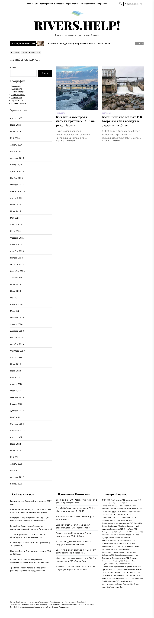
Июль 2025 (15, 204)
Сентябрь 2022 (17, 430)
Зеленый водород (25, 607)
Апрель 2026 (16, 145)
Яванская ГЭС (128, 584)
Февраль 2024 (17, 317)
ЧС (140, 575)
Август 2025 (16, 198)
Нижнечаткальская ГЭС (111, 541)
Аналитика (106, 503)
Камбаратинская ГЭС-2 (129, 517)
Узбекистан (16, 97)
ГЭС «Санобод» (122, 512)
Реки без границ (133, 546)
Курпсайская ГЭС (130, 529)
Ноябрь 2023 (16, 337)
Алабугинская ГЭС (118, 500)
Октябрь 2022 (17, 424)
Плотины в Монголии (74, 494)
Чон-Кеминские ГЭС (123, 578)
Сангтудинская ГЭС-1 (110, 549)
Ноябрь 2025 (16, 178)
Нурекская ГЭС (126, 541)
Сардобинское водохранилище (114, 552)
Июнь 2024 (15, 291)
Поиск (13, 68)
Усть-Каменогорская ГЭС (119, 572)
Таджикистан (17, 92)
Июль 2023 (15, 364)
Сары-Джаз (131, 552)
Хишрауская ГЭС (132, 575)
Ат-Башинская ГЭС (117, 503)
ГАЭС (141, 509)
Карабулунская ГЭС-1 (125, 520)
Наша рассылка (88, 4)
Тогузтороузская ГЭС (110, 564)
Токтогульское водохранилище (114, 567)
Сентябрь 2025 (17, 191)
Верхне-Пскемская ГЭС (129, 509)
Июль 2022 (15, 444)
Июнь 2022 (15, 450)
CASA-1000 (106, 500)
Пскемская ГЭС (121, 546)
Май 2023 (15, 377)
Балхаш (129, 503)
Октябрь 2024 (17, 264)
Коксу (124, 526)
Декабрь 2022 (17, 410)
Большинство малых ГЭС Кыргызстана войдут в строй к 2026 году (123, 121)
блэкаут (137, 584)
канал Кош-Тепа (108, 587)
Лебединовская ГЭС (109, 532)
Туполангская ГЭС (134, 567)
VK (32, 604)
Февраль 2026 (17, 158)
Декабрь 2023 (17, 331)
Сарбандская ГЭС (125, 549)
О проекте (102, 4)
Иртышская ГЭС (135, 512)
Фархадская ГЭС (119, 575)
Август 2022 (16, 437)
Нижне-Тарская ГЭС (122, 538)
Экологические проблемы (112, 584)
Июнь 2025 (15, 211)
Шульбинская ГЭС (112, 581)
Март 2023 (15, 390)
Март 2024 (15, 311)
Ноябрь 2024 (16, 258)
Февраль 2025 (17, 238)
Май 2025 (15, 218)
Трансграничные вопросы (52, 4)
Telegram (25, 604)
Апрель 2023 (16, 384)
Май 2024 (15, 297)
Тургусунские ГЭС (109, 570)
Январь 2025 (16, 244)
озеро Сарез (119, 587)
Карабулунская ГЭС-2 (110, 523)
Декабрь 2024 (17, 251)
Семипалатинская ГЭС (120, 558)
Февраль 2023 (17, 397)
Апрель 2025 (16, 224)
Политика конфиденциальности (65, 604)
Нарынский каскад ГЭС (111, 535)
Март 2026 (15, 151)
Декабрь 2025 (17, 171)
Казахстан (16, 86)
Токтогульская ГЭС (126, 564)
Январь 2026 (16, 165)
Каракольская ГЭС (126, 523)
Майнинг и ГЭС (124, 532)
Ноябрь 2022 (16, 417)
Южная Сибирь (18, 103)
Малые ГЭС (32, 4)
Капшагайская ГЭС (109, 520)
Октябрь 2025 (17, 184)
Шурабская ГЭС (126, 581)
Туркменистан (18, 94)
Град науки (63, 607)
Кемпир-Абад (116, 526)
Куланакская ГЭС (116, 529)
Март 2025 (15, 231)
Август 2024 (16, 277)
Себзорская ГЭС (108, 555)
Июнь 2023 (15, 371)
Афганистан (17, 100)
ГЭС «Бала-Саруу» (109, 512)
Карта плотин (72, 4)
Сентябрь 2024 (17, 271)
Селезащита (106, 558)
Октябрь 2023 (17, 344)
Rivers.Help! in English (43, 604)
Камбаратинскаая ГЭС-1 (111, 517)
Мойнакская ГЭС (136, 532)
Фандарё (108, 575)
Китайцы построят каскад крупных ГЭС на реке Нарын (75, 121)
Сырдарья (127, 561)
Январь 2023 (16, 404)
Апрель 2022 (16, 464)
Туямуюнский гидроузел (125, 570)
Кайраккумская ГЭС (124, 514)
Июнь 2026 (15, 131)
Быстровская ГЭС (124, 506)
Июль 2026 (15, 125)
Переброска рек (108, 546)
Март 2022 (15, 470)
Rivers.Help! (77, 25)
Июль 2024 (15, 284)
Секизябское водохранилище (126, 555)
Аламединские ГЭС (133, 500)
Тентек (134, 561)
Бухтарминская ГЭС (109, 506)
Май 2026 (15, 138)
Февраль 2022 (17, 477)
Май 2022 (15, 457)
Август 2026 (16, 118)
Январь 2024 (16, 324)
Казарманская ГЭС (109, 514)
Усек (107, 572)
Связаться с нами (86, 604)
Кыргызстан (17, 89)
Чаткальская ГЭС (108, 578)
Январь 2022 (16, 484)
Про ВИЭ (13, 607)
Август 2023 (16, 357)
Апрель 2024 (16, 304)
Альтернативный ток (42, 607)
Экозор (55, 607)
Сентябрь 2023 (17, 351)
